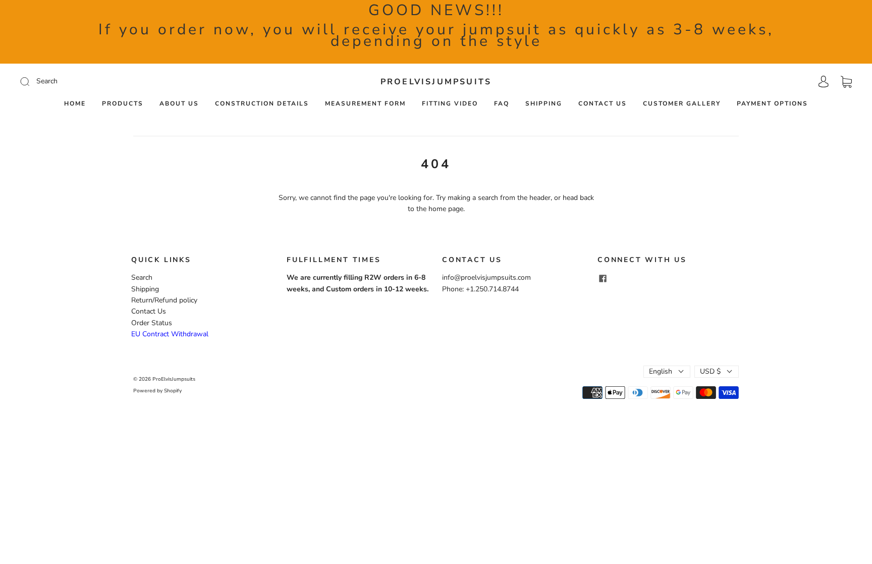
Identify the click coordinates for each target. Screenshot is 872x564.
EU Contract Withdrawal (169, 334)
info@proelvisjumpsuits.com (486, 277)
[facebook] (602, 278)
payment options (772, 104)
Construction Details (262, 104)
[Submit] (92, 81)
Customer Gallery (682, 104)
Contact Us (602, 104)
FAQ (501, 104)
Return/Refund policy (164, 300)
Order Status (151, 323)
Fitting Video (450, 104)
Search (141, 277)
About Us (179, 104)
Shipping (543, 104)
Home (75, 104)
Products (122, 104)
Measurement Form (365, 104)
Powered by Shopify (157, 390)
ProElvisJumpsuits (436, 82)
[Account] (824, 81)
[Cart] (846, 81)
